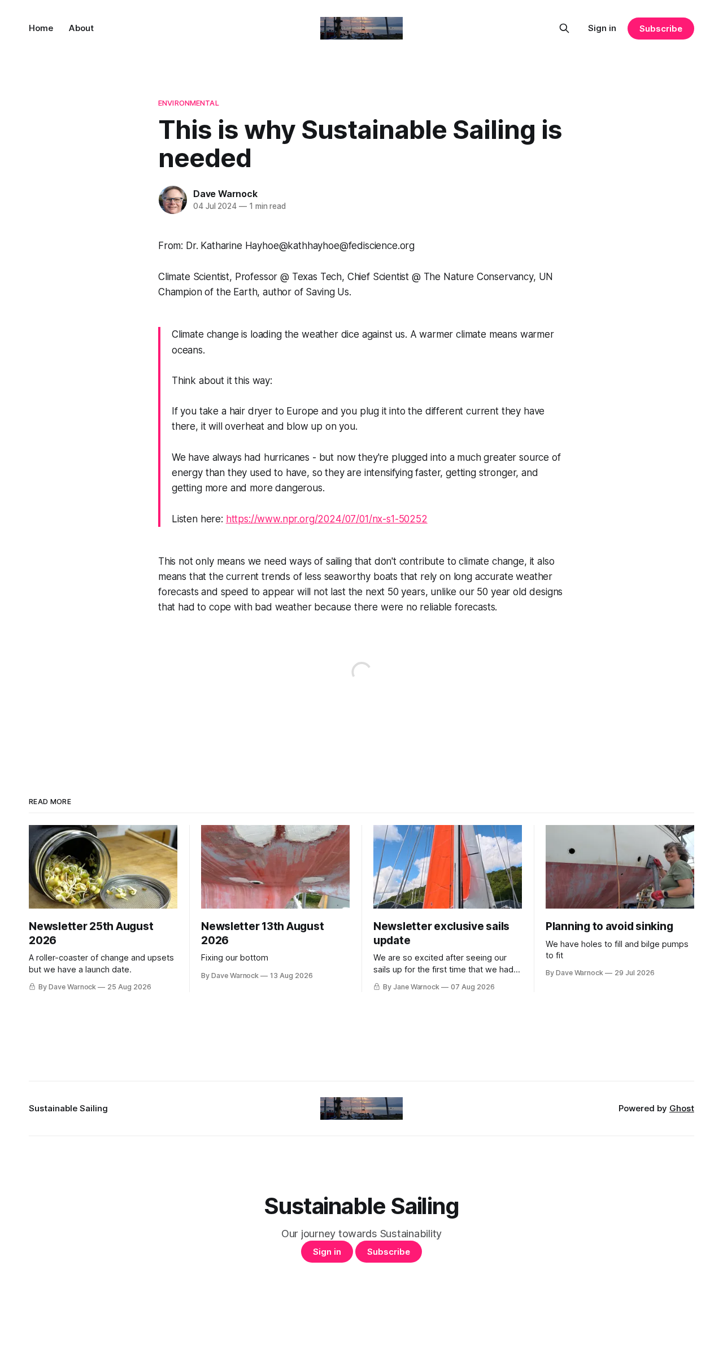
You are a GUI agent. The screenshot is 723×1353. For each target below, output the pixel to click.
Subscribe (660, 28)
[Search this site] (564, 28)
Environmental (188, 102)
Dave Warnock (225, 193)
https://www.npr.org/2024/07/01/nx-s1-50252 (327, 519)
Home (41, 28)
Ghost (681, 1108)
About (81, 28)
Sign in (602, 28)
